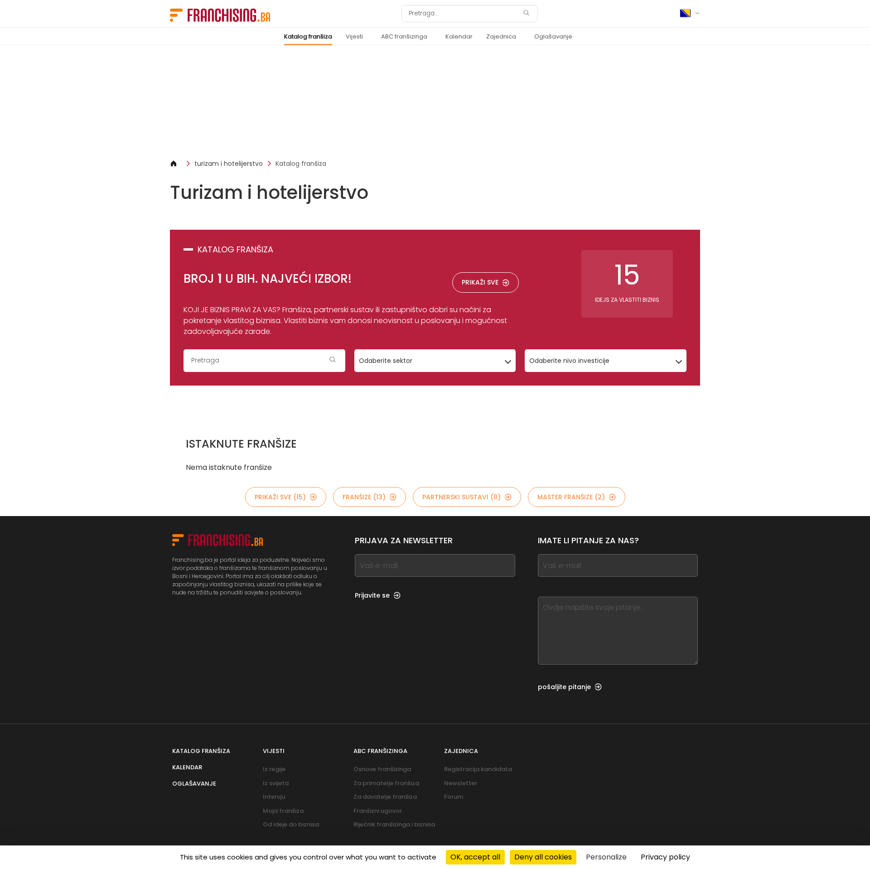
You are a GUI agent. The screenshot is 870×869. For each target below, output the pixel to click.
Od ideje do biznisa (291, 824)
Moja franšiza (283, 810)
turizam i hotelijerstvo (228, 163)
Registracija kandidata (478, 769)
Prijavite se (372, 595)
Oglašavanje (553, 36)
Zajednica (501, 36)
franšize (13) (364, 497)
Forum (453, 796)
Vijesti (354, 36)
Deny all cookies (543, 857)
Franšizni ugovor (377, 810)
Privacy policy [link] (665, 857)
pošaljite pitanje (564, 686)
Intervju (274, 796)
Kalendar (459, 36)
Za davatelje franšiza (385, 796)
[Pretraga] (526, 13)
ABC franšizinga (404, 36)
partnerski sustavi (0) (461, 497)
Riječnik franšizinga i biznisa (394, 824)
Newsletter (460, 783)
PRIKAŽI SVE (480, 282)
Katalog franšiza (308, 36)
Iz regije (274, 769)
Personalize (606, 857)
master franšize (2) (571, 497)
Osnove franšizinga (382, 769)
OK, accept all (475, 857)
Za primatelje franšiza (386, 783)
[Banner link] (435, 102)
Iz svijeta (276, 783)
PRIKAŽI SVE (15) (280, 497)
